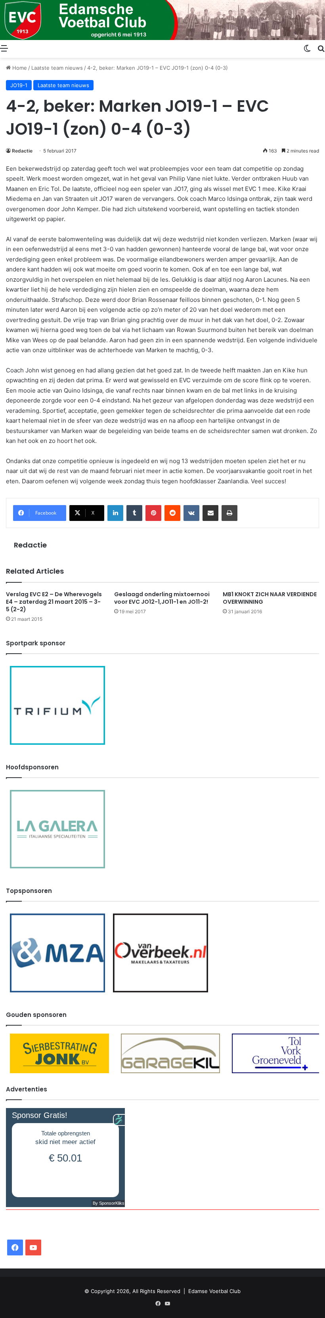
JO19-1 (18, 85)
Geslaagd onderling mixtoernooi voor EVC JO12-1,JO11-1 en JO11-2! (162, 598)
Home (19, 68)
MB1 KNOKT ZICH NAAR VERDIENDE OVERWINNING (270, 598)
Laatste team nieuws (57, 68)
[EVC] (162, 20)
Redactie (22, 151)
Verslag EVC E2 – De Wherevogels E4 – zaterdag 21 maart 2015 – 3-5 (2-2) (54, 601)
